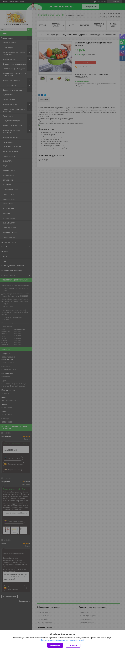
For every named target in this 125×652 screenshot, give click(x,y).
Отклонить (73, 645)
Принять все (55, 645)
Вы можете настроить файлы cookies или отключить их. (62, 640)
